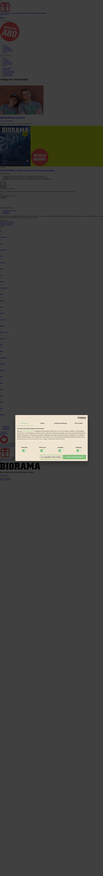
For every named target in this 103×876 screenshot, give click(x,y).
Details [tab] (42, 423)
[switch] (42, 450)
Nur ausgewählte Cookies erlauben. (51, 457)
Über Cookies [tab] (78, 423)
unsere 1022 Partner (28, 431)
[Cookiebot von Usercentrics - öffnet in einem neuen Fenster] (79, 418)
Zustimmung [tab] (24, 423)
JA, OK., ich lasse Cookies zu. (74, 457)
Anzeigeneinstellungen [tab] (60, 423)
